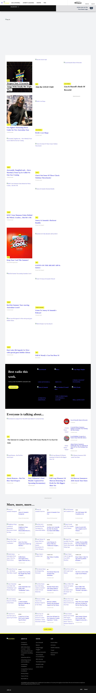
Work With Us (24, 678)
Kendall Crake (39, 664)
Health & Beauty (55, 647)
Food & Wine (54, 642)
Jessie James (39, 667)
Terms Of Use (24, 676)
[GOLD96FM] (6, 2)
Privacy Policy (24, 673)
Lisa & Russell (15, 3)
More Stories (48, 629)
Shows (39, 3)
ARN (81, 689)
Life (52, 639)
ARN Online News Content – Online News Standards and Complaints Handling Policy (27, 651)
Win (45, 3)
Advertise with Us (25, 657)
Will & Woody (39, 659)
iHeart (86, 689)
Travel (52, 650)
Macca (38, 645)
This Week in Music (41, 662)
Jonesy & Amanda (28, 3)
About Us (24, 639)
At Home (53, 645)
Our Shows (13, 387)
